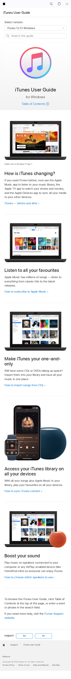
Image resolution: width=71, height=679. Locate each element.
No (43, 636)
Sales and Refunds (41, 665)
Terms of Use (24, 665)
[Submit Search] (8, 36)
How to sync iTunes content (22, 491)
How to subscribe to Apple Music (25, 291)
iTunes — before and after (20, 203)
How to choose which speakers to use (28, 577)
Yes (24, 636)
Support (14, 645)
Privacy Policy (9, 665)
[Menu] (67, 4)
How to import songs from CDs (23, 385)
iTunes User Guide (16, 13)
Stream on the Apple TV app (17, 164)
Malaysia (6, 656)
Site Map (56, 665)
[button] (51, 4)
